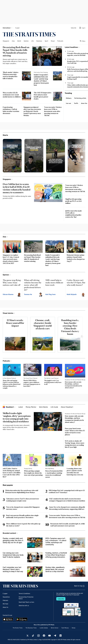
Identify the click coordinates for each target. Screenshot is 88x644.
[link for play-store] (22, 619)
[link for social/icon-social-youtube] (49, 635)
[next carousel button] (81, 157)
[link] (29, 34)
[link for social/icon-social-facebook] (44, 635)
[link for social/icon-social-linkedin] (60, 635)
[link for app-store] (8, 619)
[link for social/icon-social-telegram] (55, 635)
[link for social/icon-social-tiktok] (33, 635)
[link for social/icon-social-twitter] (27, 635)
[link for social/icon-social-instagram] (38, 635)
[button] (7, 28)
